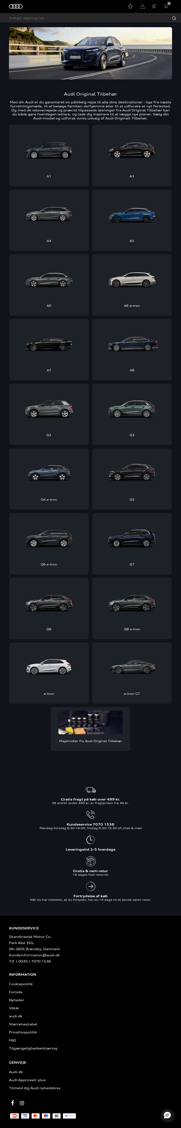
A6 (49, 305)
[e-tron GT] (132, 666)
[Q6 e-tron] (49, 537)
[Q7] (132, 537)
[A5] (132, 213)
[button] (167, 1115)
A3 (132, 176)
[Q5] (132, 472)
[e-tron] (49, 666)
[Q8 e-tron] (132, 601)
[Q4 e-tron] (49, 472)
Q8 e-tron (132, 629)
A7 (49, 370)
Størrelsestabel (23, 1024)
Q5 (132, 499)
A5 (132, 241)
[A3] (132, 148)
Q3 (132, 435)
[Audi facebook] (12, 1102)
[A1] (49, 148)
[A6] (49, 278)
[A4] (49, 213)
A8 (132, 370)
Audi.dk (16, 1072)
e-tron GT (132, 693)
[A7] (49, 343)
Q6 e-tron (49, 564)
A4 (49, 241)
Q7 (132, 564)
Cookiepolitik (21, 984)
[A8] (132, 343)
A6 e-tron (132, 305)
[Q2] (49, 407)
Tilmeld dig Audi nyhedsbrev (35, 1088)
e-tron (49, 693)
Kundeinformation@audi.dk (34, 955)
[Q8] (49, 601)
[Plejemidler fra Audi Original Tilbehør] (90, 722)
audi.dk (15, 1016)
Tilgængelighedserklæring (33, 1048)
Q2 (48, 435)
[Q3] (132, 407)
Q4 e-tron (49, 499)
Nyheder (16, 1000)
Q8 (48, 629)
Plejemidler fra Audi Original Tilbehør (90, 741)
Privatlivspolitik (23, 1032)
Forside (15, 992)
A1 (49, 176)
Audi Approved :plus (27, 1080)
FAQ (12, 1040)
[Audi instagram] (21, 1103)
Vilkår (14, 1008)
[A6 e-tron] (132, 278)
